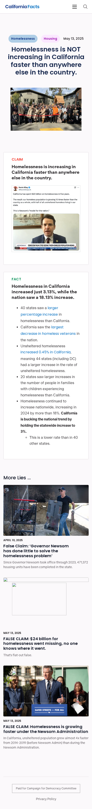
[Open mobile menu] (74, 6)
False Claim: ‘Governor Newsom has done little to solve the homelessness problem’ (36, 551)
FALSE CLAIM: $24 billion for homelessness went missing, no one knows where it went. (40, 644)
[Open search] (85, 7)
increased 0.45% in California (46, 352)
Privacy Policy (46, 799)
